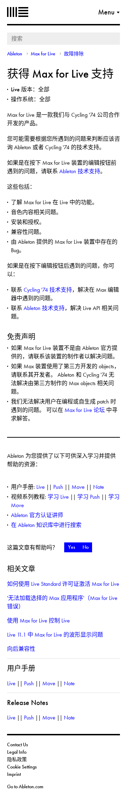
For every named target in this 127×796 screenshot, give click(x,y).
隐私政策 (17, 759)
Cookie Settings (22, 767)
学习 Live (58, 496)
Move (78, 487)
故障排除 (74, 53)
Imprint (14, 774)
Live (40, 487)
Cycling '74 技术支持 (48, 289)
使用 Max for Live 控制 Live (38, 620)
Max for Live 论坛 (85, 410)
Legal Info (16, 752)
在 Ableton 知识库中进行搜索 (46, 525)
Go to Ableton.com (25, 786)
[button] (71, 547)
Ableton (17, 12)
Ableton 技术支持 (79, 171)
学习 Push (88, 496)
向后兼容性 (21, 648)
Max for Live (43, 53)
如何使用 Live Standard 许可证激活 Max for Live (63, 584)
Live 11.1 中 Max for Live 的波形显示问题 (55, 634)
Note (98, 487)
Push (58, 487)
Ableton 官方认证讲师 (37, 515)
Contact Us (17, 744)
